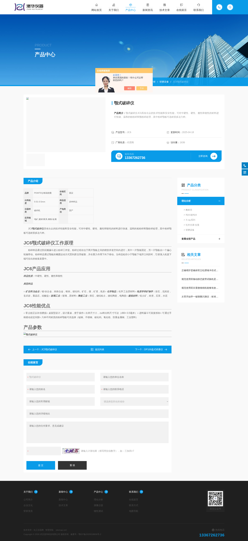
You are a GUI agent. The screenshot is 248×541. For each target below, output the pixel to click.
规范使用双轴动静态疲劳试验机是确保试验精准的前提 (201, 279)
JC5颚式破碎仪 (49, 349)
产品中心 (130, 10)
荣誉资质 (28, 511)
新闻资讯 (148, 10)
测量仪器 (98, 505)
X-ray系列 (190, 220)
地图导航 (133, 511)
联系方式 (133, 505)
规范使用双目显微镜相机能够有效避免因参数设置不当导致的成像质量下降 (201, 288)
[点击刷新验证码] (71, 451)
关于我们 (113, 10)
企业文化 (28, 505)
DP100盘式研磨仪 (153, 349)
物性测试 (98, 511)
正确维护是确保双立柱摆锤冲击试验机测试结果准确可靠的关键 (201, 270)
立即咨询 (203, 156)
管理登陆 (49, 530)
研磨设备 (164, 82)
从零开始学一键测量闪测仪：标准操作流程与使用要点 (201, 296)
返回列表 (99, 349)
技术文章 (164, 10)
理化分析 (186, 201)
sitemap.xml (61, 530)
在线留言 (181, 10)
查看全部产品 (188, 239)
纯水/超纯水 (191, 215)
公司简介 (28, 499)
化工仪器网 (39, 530)
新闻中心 (63, 492)
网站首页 (96, 10)
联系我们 (198, 10)
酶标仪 (189, 210)
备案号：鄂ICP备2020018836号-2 (85, 534)
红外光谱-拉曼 (192, 225)
